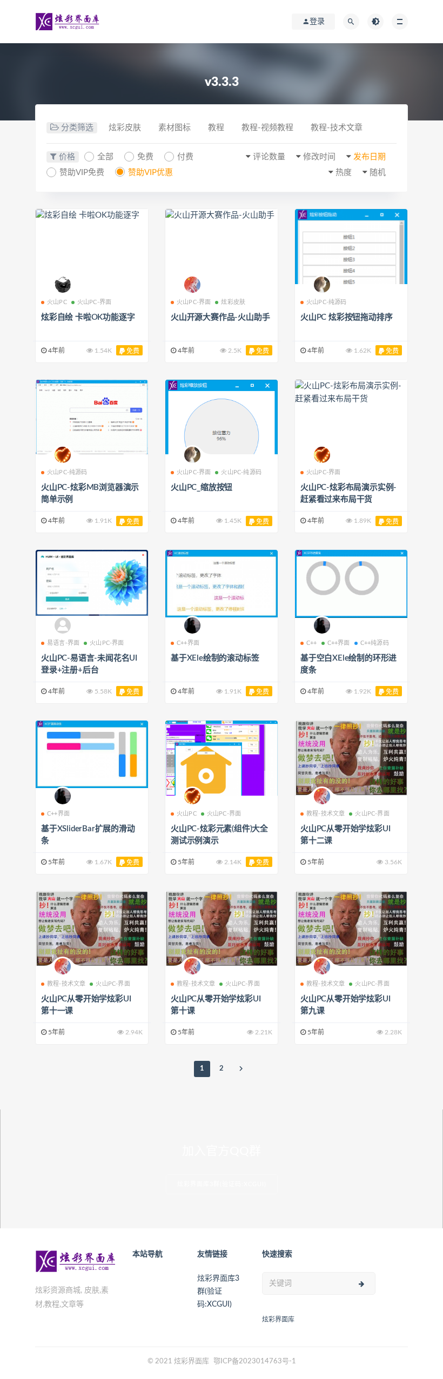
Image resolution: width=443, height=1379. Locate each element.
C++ (311, 643)
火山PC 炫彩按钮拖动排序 (346, 317)
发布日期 (369, 157)
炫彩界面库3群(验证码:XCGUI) (221, 1184)
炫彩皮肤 (125, 128)
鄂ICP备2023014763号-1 (254, 1361)
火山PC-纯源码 (326, 302)
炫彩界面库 (278, 1319)
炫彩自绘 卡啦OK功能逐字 (88, 317)
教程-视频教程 (267, 128)
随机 (378, 173)
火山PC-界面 (94, 302)
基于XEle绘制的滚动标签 (215, 658)
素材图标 (174, 128)
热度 (343, 173)
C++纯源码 (374, 643)
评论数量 (269, 157)
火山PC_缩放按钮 (201, 487)
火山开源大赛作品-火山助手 (220, 317)
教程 (216, 128)
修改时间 (319, 157)
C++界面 (188, 643)
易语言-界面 (63, 643)
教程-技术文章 (337, 128)
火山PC (57, 302)
